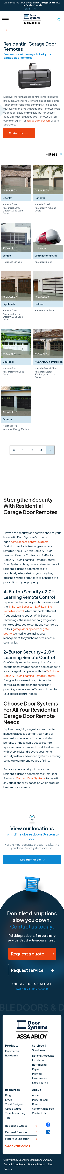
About (36, 1089)
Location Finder (30, 859)
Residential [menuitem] (11, 1055)
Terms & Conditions (14, 1164)
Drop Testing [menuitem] (40, 1082)
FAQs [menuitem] (8, 1099)
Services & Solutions (39, 1048)
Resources (12, 1089)
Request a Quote (16, 1125)
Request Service (16, 1132)
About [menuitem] (36, 1095)
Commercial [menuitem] (12, 1050)
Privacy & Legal (36, 1164)
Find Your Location (17, 1139)
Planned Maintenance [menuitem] (39, 1076)
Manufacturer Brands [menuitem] (40, 1102)
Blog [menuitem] (8, 1095)
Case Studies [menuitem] (13, 1108)
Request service (27, 970)
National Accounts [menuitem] (43, 1055)
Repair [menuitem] (36, 1069)
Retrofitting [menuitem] (39, 1064)
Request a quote (28, 953)
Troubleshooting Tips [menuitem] (15, 1115)
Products (11, 1045)
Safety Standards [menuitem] (43, 1108)
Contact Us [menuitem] (39, 1113)
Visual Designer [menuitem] (14, 1104)
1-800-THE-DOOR (32, 989)
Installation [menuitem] (38, 1060)
